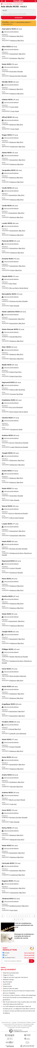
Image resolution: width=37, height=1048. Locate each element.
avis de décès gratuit (23, 22)
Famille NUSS (18, 4)
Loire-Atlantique (21, 733)
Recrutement (18, 1024)
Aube (16, 107)
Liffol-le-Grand (14, 518)
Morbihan (19, 407)
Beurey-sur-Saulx (14, 800)
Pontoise (13, 394)
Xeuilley (12, 656)
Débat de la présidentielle (11, 973)
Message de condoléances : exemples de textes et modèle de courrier (24, 936)
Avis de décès (8, 4)
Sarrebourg (13, 572)
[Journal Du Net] (9, 1039)
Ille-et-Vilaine (23, 412)
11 (22, 919)
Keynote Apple (7, 982)
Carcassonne (14, 429)
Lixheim (12, 568)
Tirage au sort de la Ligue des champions (15, 977)
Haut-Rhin (18, 372)
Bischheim (13, 359)
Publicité (28, 1022)
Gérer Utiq (20, 1026)
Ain (15, 804)
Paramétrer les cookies (10, 1026)
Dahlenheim (14, 460)
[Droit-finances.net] (27, 1039)
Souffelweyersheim (16, 906)
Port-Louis (12, 407)
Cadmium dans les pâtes (10, 988)
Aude (20, 429)
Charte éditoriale (21, 1022)
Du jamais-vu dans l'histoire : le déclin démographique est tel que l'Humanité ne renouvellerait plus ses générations (19, 997)
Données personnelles (28, 1024)
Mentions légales (28, 1026)
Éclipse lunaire (7, 986)
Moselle (20, 71)
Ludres (12, 447)
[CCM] (27, 1035)
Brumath (13, 786)
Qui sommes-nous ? (7, 1022)
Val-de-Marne (23, 288)
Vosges (21, 518)
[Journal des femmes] (9, 1035)
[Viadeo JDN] (27, 1042)
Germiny (12, 443)
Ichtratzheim (13, 694)
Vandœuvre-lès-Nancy (17, 553)
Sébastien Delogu (8, 979)
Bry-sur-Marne (14, 288)
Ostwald (12, 337)
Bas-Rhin (20, 36)
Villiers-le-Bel (14, 390)
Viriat (11, 804)
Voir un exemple (29, 953)
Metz (11, 306)
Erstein (12, 270)
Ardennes (23, 676)
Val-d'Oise (22, 390)
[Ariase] (9, 1046)
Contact (34, 1022)
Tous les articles (7, 1024)
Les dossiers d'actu (9, 957)
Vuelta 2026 (6, 984)
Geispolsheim (14, 54)
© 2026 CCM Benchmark (22, 1027)
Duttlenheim (14, 146)
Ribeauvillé (13, 839)
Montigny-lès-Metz (16, 301)
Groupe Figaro (11, 1027)
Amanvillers (13, 71)
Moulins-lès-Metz (15, 76)
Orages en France (8, 975)
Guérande (12, 733)
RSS (13, 1024)
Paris (10, 283)
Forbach (12, 747)
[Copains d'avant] (9, 1042)
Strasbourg (13, 36)
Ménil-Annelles (14, 676)
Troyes (12, 107)
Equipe (14, 1022)
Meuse (23, 800)
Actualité (6, 953)
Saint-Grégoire (14, 412)
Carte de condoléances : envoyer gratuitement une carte (23, 925)
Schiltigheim (14, 58)
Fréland (11, 372)
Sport (5, 955)
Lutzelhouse (14, 875)
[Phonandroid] (27, 1046)
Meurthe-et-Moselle (21, 443)
